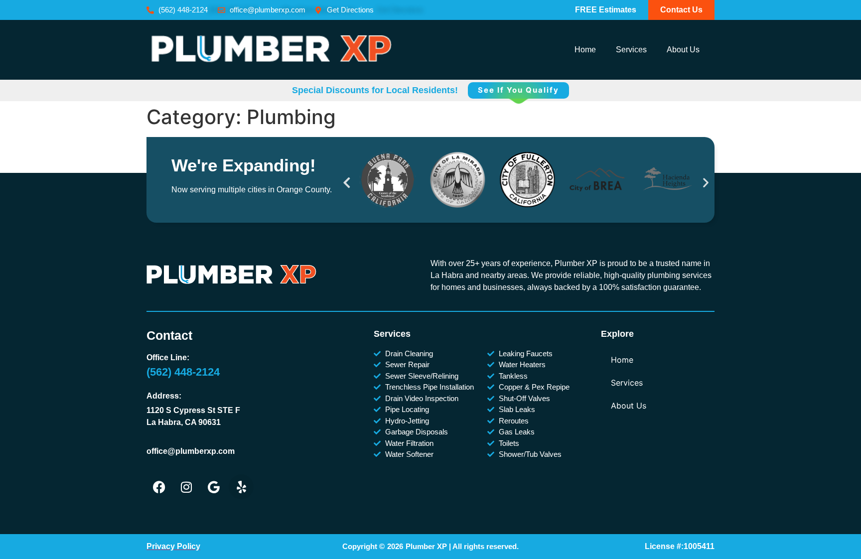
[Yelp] (241, 486)
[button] (347, 182)
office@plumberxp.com (190, 451)
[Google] (213, 486)
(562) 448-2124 (183, 372)
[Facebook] (158, 486)
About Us (683, 49)
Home (585, 49)
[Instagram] (186, 486)
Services (631, 49)
